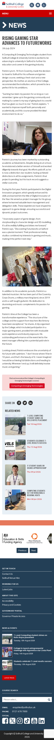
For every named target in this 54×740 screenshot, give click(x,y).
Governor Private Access (13, 616)
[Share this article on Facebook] (19, 403)
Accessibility (8, 600)
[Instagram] (20, 722)
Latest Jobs (7, 589)
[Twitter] (13, 722)
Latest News (9, 677)
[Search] (47, 699)
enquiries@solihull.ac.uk (18, 707)
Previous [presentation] (22, 550)
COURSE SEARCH (10, 690)
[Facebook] (5, 722)
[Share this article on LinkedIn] (30, 403)
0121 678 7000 (14, 711)
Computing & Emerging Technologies (27, 385)
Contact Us (7, 573)
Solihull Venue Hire (11, 577)
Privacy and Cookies (11, 604)
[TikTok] (27, 722)
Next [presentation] (33, 550)
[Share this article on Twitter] (25, 403)
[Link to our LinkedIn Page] (42, 722)
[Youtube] (34, 722)
